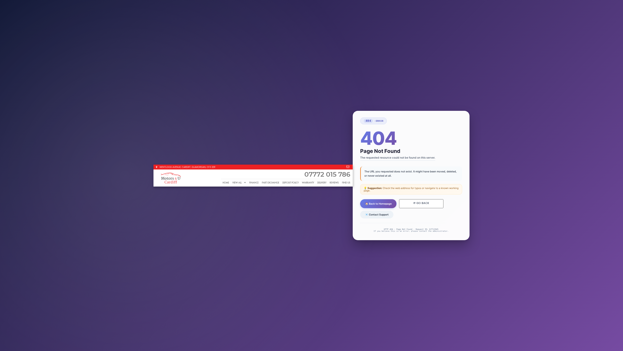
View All (237, 183)
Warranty (308, 183)
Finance (254, 183)
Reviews (334, 183)
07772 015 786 (327, 174)
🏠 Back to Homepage (378, 203)
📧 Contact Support (377, 214)
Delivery (321, 183)
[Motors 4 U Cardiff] (170, 178)
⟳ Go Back (421, 203)
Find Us (346, 183)
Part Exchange (270, 183)
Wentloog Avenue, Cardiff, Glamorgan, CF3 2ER (187, 167)
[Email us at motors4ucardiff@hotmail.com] (347, 167)
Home (226, 183)
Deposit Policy (290, 183)
